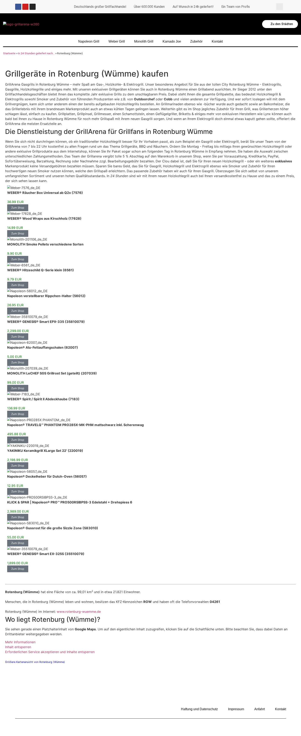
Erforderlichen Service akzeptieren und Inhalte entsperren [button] (50, 652)
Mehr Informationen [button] (20, 642)
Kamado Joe (172, 41)
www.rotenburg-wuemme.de (79, 611)
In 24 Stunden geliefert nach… (36, 53)
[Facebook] (18, 7)
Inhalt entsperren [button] (18, 647)
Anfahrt (259, 709)
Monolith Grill (143, 41)
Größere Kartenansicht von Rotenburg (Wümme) (35, 662)
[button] (279, 6)
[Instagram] (32, 7)
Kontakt (217, 41)
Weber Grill (117, 41)
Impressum (236, 709)
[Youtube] (25, 7)
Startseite (9, 53)
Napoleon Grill (88, 41)
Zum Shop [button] (17, 207)
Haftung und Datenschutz (199, 709)
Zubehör (196, 41)
